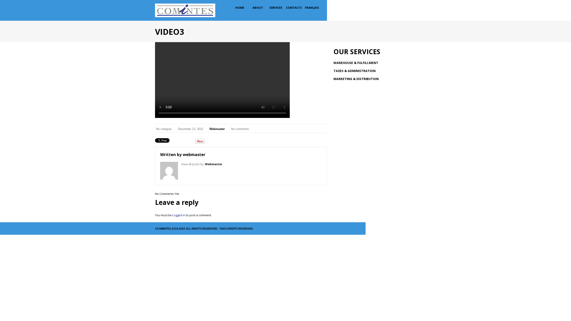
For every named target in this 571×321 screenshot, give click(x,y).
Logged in (178, 215)
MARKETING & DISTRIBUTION (356, 79)
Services (275, 8)
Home (239, 8)
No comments (240, 129)
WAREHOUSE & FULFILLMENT (355, 63)
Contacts (294, 8)
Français (312, 8)
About (257, 8)
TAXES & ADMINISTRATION (354, 71)
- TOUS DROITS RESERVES (235, 228)
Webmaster (217, 129)
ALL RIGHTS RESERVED (201, 228)
